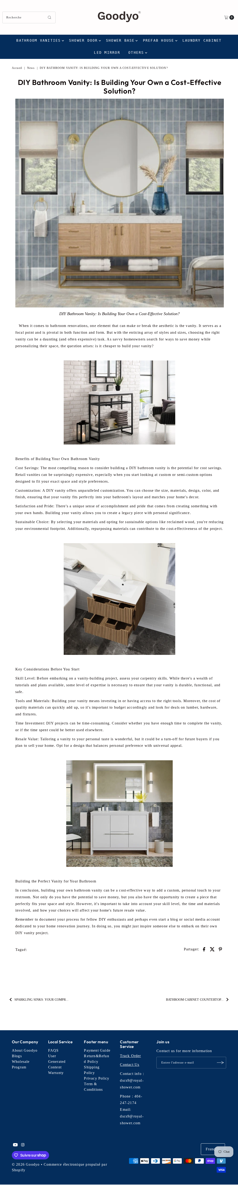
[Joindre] (220, 1062)
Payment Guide (97, 1050)
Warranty (56, 1073)
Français (213, 1149)
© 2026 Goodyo (26, 1164)
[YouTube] (15, 1145)
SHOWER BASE (120, 40)
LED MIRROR (107, 52)
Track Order (130, 1056)
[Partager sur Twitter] (212, 949)
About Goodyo (24, 1050)
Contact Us (129, 1065)
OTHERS (136, 52)
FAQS (53, 1050)
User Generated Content (57, 1061)
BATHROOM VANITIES (38, 40)
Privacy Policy (96, 1078)
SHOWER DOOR (83, 40)
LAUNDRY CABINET (202, 40)
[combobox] (28, 17)
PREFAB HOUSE (158, 40)
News (31, 68)
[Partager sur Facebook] (204, 949)
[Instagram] (22, 1145)
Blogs (17, 1056)
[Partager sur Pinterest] (220, 949)
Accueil (17, 68)
